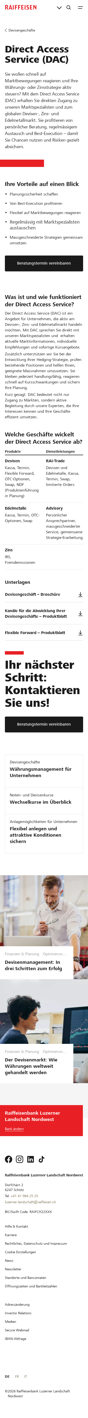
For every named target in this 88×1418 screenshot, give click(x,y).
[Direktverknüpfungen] (59, 7)
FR (17, 1376)
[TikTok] (41, 1159)
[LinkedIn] (30, 1159)
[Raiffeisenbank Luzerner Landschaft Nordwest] (20, 7)
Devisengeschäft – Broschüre (32, 594)
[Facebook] (8, 1159)
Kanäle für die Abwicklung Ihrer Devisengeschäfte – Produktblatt (36, 613)
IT (25, 1376)
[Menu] (80, 7)
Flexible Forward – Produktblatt (35, 632)
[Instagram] (19, 1159)
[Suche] (68, 7)
